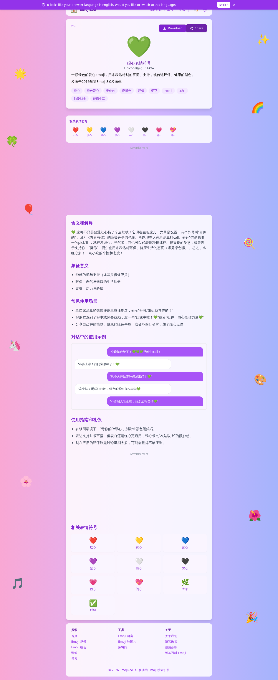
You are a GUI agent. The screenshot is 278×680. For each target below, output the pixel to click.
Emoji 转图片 (127, 641)
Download (175, 28)
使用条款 (171, 647)
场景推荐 (156, 9)
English (223, 5)
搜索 (74, 658)
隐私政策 (171, 641)
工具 (170, 9)
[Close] (234, 5)
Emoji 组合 (78, 647)
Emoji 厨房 (125, 636)
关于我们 (171, 636)
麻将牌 (122, 647)
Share (199, 28)
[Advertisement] (139, 180)
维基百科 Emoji (175, 653)
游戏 (182, 9)
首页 (74, 636)
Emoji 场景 (78, 641)
